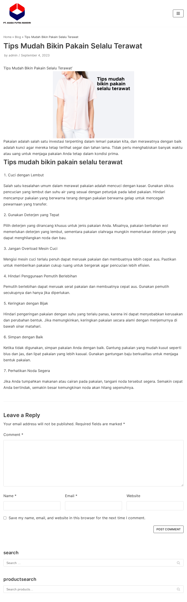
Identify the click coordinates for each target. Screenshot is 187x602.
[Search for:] (93, 562)
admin (13, 55)
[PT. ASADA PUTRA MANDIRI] (17, 13)
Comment (13, 434)
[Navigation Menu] (178, 13)
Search (178, 590)
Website (133, 495)
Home (7, 37)
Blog (18, 37)
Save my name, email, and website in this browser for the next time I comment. (77, 518)
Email (71, 495)
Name (9, 495)
